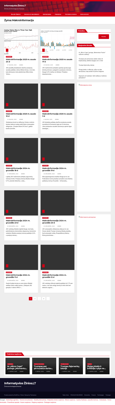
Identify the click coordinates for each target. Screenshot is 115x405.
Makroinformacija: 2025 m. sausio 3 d (57, 115)
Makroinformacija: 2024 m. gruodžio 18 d (18, 169)
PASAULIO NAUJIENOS (31, 14)
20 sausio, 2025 (48, 65)
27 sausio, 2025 (12, 65)
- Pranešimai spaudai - (13, 402)
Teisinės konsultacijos (26, 400)
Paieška (81, 31)
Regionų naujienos (37, 402)
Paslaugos (84, 14)
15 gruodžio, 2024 (49, 280)
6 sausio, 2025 (48, 119)
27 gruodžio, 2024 (13, 173)
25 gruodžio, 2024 (13, 226)
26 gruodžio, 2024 (49, 173)
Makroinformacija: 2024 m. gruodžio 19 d (54, 169)
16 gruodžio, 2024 (13, 280)
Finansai (58, 14)
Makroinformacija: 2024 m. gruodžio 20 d (54, 221)
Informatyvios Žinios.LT (15, 5)
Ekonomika (47, 14)
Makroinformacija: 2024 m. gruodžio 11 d (18, 276)
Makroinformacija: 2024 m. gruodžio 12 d (54, 276)
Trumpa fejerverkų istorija (86, 65)
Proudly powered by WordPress (12, 395)
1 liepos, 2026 (13, 371)
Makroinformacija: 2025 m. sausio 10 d (21, 115)
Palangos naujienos (50, 402)
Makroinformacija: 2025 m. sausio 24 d (21, 60)
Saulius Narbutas (81, 400)
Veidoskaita (102, 400)
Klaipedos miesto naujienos (55, 400)
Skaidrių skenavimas (40, 400)
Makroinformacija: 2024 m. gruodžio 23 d (18, 221)
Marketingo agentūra (12, 400)
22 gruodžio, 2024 (49, 226)
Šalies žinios (16, 14)
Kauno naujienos (25, 402)
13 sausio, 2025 (12, 119)
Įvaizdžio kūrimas (93, 400)
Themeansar (33, 395)
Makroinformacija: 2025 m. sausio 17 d (57, 60)
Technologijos (71, 14)
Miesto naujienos (70, 400)
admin (21, 65)
